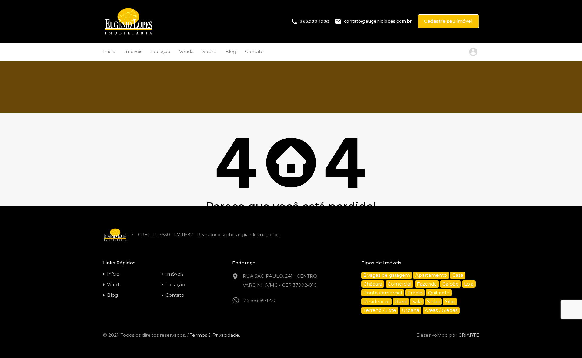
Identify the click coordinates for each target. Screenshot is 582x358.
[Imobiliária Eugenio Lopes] (128, 34)
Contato (254, 51)
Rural (401, 301)
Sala (417, 301)
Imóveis (133, 51)
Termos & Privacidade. (215, 335)
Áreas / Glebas (441, 310)
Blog (230, 51)
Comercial (399, 284)
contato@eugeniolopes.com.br (378, 21)
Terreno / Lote (379, 310)
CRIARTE (468, 335)
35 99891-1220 (260, 300)
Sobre (209, 51)
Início (109, 51)
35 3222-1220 (314, 21)
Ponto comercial (382, 293)
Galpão (450, 284)
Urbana (410, 310)
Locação (160, 51)
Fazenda (427, 284)
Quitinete (439, 293)
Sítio (450, 301)
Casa (457, 275)
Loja (468, 284)
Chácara (372, 284)
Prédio (415, 293)
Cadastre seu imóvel (448, 21)
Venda (186, 51)
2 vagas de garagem (386, 275)
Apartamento (431, 275)
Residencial (376, 301)
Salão (433, 301)
